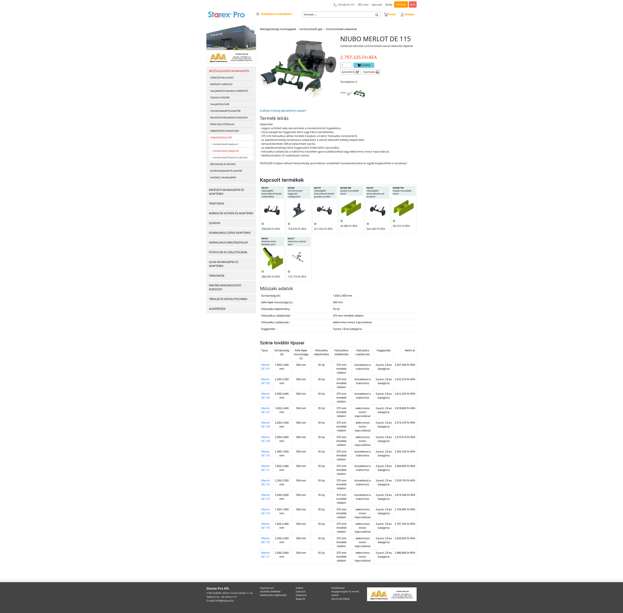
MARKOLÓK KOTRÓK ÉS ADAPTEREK (231, 213)
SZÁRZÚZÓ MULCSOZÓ (221, 77)
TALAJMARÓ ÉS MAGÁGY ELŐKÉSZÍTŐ (229, 90)
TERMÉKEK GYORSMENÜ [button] (276, 14)
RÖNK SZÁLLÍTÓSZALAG (222, 124)
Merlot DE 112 (265, 482)
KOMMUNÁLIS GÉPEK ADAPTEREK (229, 233)
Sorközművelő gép (311, 29)
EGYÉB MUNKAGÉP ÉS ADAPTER (226, 170)
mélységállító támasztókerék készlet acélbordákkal (271, 192)
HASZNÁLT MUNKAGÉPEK (223, 177)
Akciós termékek (340, 598)
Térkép (388, 4)
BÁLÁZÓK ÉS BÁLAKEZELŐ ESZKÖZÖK (229, 117)
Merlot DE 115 (265, 526)
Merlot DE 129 (265, 439)
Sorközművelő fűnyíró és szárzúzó (230, 157)
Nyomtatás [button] (369, 71)
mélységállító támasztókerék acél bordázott (375, 192)
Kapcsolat (377, 4)
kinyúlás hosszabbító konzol (349, 190)
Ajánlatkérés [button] (349, 71)
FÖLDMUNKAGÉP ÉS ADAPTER (225, 110)
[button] (376, 14)
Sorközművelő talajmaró (225, 144)
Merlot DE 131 (265, 366)
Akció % (401, 4)
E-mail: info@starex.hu (220, 600)
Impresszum (267, 587)
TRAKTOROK (216, 203)
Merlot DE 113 (265, 497)
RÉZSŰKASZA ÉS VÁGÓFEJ (223, 164)
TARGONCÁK (216, 275)
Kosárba (365, 65)
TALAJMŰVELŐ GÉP (219, 104)
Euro (412, 4)
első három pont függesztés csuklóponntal (295, 192)
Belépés (409, 14)
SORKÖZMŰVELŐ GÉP (221, 137)
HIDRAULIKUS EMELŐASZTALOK (228, 242)
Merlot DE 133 (265, 395)
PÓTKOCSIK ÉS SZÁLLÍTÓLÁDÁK (228, 252)
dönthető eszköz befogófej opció (268, 241)
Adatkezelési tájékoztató (273, 595)
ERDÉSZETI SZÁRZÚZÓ (221, 84)
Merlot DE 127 (265, 410)
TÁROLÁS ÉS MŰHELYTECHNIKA (228, 299)
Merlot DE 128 (265, 424)
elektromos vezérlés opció (297, 241)
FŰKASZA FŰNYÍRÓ (220, 97)
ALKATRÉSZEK (217, 309)
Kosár (392, 14)
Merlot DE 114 (265, 511)
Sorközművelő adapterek (226, 150)
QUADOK (214, 223)
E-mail (364, 4)
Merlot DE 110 (265, 453)
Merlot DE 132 (265, 381)
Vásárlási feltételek (270, 591)
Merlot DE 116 (265, 540)
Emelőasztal (338, 587)
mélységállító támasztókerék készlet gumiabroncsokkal (324, 192)
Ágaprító (300, 598)
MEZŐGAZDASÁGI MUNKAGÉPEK (229, 71)
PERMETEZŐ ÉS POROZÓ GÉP (224, 130)
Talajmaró (301, 595)
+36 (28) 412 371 (346, 4)
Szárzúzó (300, 591)
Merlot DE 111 (265, 468)
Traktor (300, 587)
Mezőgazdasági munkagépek (278, 29)
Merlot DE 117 (265, 554)
